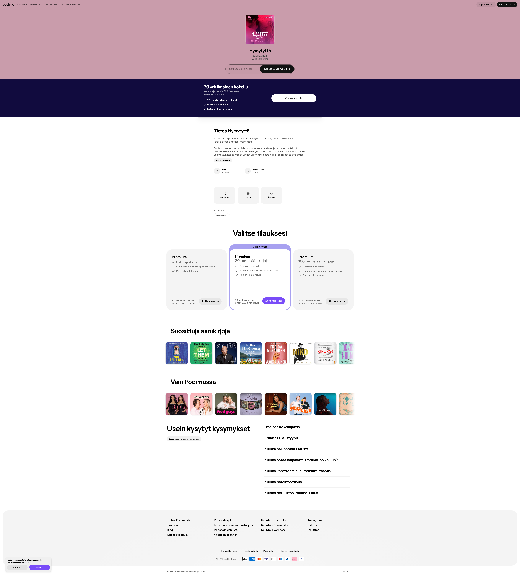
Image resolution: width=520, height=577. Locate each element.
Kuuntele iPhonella (273, 520)
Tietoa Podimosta (53, 4)
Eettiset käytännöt (229, 551)
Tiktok (312, 525)
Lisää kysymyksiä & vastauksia (184, 439)
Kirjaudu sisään (486, 4)
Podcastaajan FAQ (226, 530)
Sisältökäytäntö (251, 551)
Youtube (313, 530)
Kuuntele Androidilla (274, 525)
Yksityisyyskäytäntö (290, 551)
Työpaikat (173, 525)
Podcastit (22, 4)
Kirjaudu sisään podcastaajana (234, 525)
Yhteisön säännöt (225, 535)
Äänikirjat (35, 4)
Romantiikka (221, 215)
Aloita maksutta (507, 4)
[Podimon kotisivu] (8, 5)
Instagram (315, 520)
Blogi (170, 530)
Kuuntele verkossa (273, 530)
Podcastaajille (73, 4)
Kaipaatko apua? (177, 535)
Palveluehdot (269, 551)
